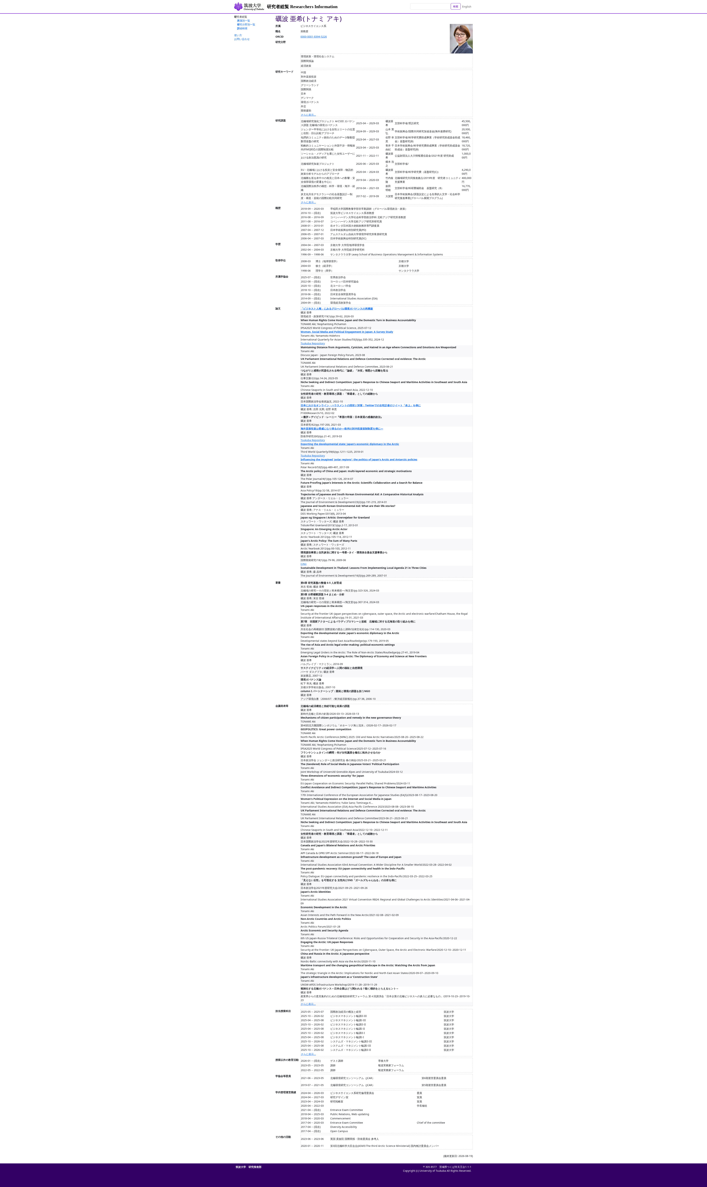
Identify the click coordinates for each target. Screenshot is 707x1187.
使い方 (238, 35)
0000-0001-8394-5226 (313, 36)
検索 (455, 6)
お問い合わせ (242, 39)
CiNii (304, 564)
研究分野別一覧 (246, 24)
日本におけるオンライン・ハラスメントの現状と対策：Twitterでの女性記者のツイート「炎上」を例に (361, 405)
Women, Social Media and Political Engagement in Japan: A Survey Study (347, 332)
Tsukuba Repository (313, 343)
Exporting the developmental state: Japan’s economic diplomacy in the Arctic (350, 444)
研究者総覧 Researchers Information (302, 6)
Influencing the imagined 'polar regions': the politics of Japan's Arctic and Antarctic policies (359, 459)
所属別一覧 (243, 20)
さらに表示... (308, 114)
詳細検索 (242, 28)
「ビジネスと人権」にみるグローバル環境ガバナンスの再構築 (337, 308)
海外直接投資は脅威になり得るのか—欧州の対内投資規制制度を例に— (342, 428)
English (466, 6)
